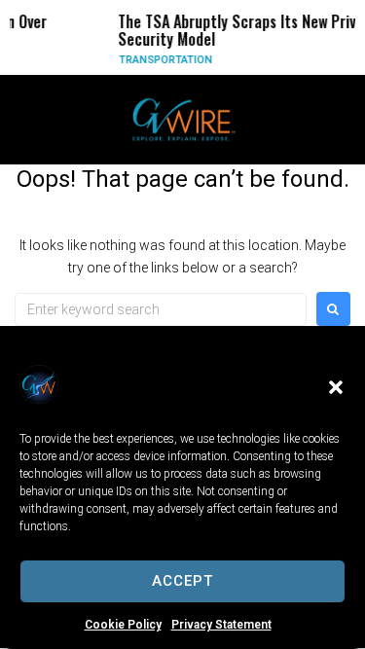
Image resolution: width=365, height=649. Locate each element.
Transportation (161, 60)
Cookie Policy (123, 624)
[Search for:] (161, 309)
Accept (182, 581)
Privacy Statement (221, 624)
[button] (336, 387)
